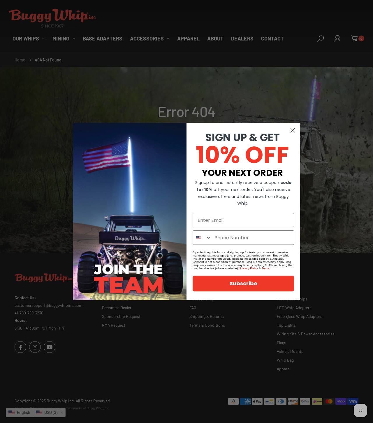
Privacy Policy (249, 268)
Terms (266, 268)
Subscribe (243, 283)
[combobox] (202, 238)
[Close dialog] (293, 130)
